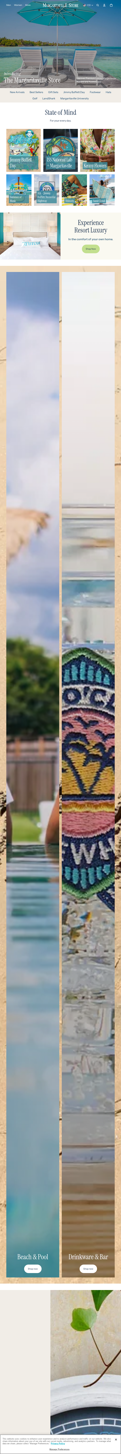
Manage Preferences (59, 1449)
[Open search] (97, 5)
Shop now (33, 1268)
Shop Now (91, 248)
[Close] (115, 1439)
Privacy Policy (58, 1443)
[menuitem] (28, 5)
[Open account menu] (104, 5)
